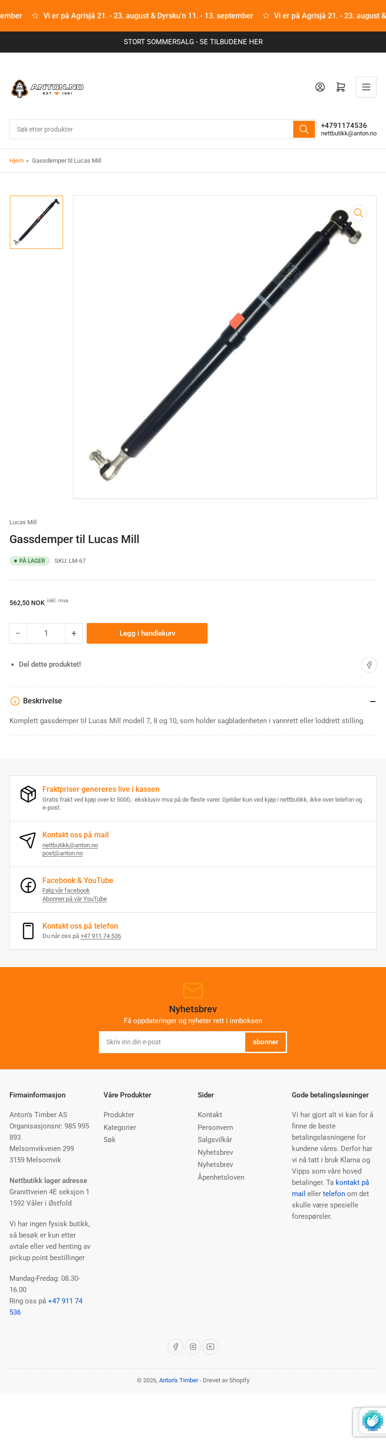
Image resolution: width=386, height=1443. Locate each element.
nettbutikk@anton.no (349, 133)
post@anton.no (62, 853)
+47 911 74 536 (100, 935)
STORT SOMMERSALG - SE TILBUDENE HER (193, 42)
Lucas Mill (23, 522)
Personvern (215, 1127)
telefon (334, 1194)
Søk (110, 1139)
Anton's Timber (178, 1380)
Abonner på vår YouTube (74, 898)
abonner (265, 1042)
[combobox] (162, 129)
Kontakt (210, 1115)
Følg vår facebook (66, 890)
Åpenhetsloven (221, 1177)
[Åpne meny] (366, 87)
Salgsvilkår (215, 1139)
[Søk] (304, 129)
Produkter (119, 1115)
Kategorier (120, 1127)
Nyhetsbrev (215, 1152)
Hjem (16, 160)
